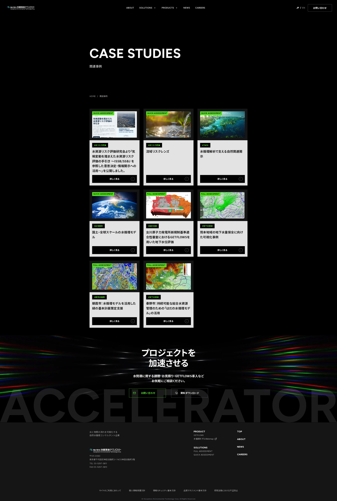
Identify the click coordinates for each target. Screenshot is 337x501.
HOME (93, 96)
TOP (239, 431)
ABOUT (130, 7)
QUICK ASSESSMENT (204, 455)
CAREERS (200, 7)
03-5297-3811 (100, 463)
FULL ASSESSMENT (203, 451)
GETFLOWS (199, 435)
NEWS (186, 7)
